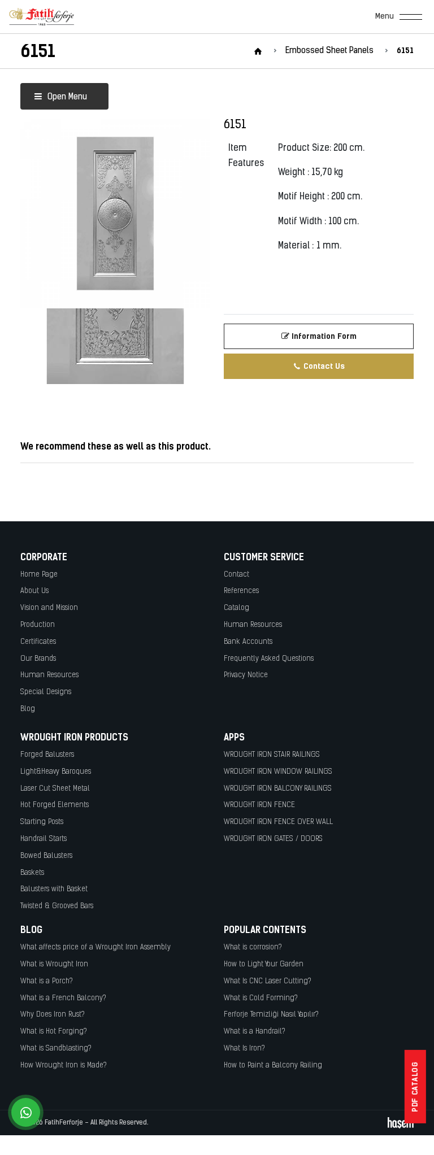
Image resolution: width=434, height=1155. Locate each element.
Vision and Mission (49, 608)
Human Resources (49, 675)
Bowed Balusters (46, 856)
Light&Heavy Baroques (55, 772)
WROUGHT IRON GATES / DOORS (273, 839)
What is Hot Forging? (53, 1031)
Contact (236, 574)
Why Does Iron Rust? (52, 1014)
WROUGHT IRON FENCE (259, 805)
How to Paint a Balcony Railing (273, 1065)
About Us (34, 591)
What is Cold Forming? (261, 998)
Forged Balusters (47, 755)
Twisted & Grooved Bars (56, 906)
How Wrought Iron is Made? (63, 1065)
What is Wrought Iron (54, 964)
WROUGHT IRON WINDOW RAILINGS (278, 772)
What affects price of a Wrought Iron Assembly (95, 947)
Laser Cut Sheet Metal (55, 788)
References (241, 591)
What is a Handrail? (254, 1031)
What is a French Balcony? (63, 998)
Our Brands (38, 659)
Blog (27, 709)
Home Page (39, 574)
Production (37, 625)
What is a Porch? (46, 981)
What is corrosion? (253, 947)
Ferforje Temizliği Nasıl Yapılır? (271, 1014)
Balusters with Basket (54, 889)
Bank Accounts (248, 642)
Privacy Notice (246, 675)
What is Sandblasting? (56, 1048)
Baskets (32, 873)
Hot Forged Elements (54, 805)
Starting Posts (41, 822)
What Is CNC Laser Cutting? (267, 981)
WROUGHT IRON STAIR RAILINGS (272, 755)
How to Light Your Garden (263, 964)
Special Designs (45, 692)
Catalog (236, 608)
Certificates (38, 642)
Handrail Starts (43, 839)
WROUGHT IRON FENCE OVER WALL (278, 822)
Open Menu (66, 97)
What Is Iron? (244, 1048)
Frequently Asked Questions (269, 659)
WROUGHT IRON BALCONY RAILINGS (278, 788)
